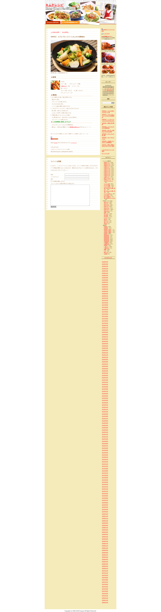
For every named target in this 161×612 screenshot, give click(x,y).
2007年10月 (105, 575)
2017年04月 (105, 316)
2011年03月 (105, 482)
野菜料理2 (106, 236)
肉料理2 (106, 228)
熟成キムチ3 (107, 165)
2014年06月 (105, 393)
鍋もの (105, 219)
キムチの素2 (107, 185)
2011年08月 (105, 470)
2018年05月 (105, 286)
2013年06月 (105, 420)
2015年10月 (105, 357)
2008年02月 (105, 566)
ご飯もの (106, 246)
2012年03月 (105, 455)
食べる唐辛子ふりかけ (109, 198)
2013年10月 (105, 411)
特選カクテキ (107, 179)
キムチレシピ (54, 5)
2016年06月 (105, 339)
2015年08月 (105, 361)
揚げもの (106, 202)
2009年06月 (105, 529)
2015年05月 (105, 368)
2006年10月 (105, 602)
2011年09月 (105, 468)
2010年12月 (105, 489)
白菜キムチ (64, 86)
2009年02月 (105, 539)
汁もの (105, 218)
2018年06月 (105, 284)
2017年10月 (105, 302)
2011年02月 (105, 484)
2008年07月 (105, 555)
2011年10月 (105, 466)
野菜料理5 (106, 241)
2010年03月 (105, 509)
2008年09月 (105, 550)
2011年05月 (105, 477)
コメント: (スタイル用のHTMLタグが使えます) (62, 183)
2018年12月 (105, 271)
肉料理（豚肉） (108, 231)
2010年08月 (105, 498)
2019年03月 (105, 264)
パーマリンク (74, 142)
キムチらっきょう (108, 181)
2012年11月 (105, 436)
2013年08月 (105, 416)
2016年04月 (105, 343)
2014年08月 (105, 389)
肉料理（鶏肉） (108, 232)
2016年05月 (105, 341)
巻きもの (106, 221)
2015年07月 (105, 364)
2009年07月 (105, 527)
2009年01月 (105, 541)
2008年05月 (105, 559)
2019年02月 (105, 266)
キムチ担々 (107, 195)
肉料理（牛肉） (108, 229)
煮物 (105, 212)
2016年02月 (105, 348)
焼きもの (106, 203)
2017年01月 (105, 323)
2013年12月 (105, 407)
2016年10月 (105, 330)
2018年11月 (105, 273)
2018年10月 (105, 275)
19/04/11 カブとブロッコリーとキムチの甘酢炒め (108, 116)
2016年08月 (105, 334)
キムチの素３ (107, 186)
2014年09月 (105, 386)
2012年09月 (105, 441)
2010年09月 (105, 495)
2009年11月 (105, 518)
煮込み (105, 223)
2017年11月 (105, 300)
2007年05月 (105, 586)
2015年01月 (105, 377)
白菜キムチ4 (107, 172)
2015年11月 (105, 355)
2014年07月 (105, 391)
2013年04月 (105, 425)
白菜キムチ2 (107, 169)
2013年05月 (105, 423)
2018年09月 (105, 277)
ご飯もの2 (106, 248)
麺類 (105, 249)
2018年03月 (105, 291)
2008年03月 (105, 564)
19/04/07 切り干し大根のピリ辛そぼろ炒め (108, 131)
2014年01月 (105, 405)
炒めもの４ (107, 211)
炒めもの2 (106, 208)
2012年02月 (105, 457)
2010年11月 (105, 491)
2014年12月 (105, 380)
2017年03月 (105, 318)
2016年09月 (105, 332)
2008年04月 (105, 561)
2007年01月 (105, 595)
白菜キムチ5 (107, 174)
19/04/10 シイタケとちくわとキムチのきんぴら (108, 120)
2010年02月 (105, 511)
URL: (52, 179)
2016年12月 (105, 325)
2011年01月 (105, 486)
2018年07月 (105, 282)
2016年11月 (105, 327)
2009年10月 (105, 520)
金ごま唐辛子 (107, 196)
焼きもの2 (106, 205)
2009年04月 (105, 534)
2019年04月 (105, 261)
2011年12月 (105, 461)
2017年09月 (105, 305)
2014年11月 (105, 382)
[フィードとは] (105, 153)
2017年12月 (105, 298)
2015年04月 (105, 370)
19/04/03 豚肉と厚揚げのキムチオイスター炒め (108, 145)
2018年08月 (105, 280)
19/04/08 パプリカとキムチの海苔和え (108, 127)
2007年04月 (105, 589)
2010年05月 (105, 505)
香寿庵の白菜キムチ (75, 127)
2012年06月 (105, 448)
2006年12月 (105, 598)
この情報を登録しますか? (58, 181)
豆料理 (105, 254)
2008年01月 (105, 568)
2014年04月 (105, 398)
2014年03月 (105, 400)
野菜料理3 (106, 238)
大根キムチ (107, 177)
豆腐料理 (106, 242)
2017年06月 (105, 311)
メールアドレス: (55, 177)
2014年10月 (105, 384)
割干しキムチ (107, 178)
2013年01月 (105, 432)
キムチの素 (107, 184)
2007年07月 (105, 582)
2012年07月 (105, 445)
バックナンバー (108, 257)
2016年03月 (105, 346)
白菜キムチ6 (107, 175)
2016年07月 (105, 336)
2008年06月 (105, 557)
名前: (52, 174)
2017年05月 (105, 314)
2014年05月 (105, 396)
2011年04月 (105, 480)
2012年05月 (105, 450)
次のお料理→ (65, 32)
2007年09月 (105, 577)
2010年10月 (105, 493)
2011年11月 (105, 464)
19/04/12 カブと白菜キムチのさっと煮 (108, 111)
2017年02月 (105, 320)
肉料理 (105, 226)
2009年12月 (105, 516)
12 (111, 90)
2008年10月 (105, 548)
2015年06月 (105, 366)
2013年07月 (105, 418)
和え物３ (106, 216)
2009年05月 (105, 532)
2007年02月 (105, 593)
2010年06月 (105, 502)
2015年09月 (105, 359)
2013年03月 (105, 427)
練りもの (106, 252)
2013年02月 (105, 430)
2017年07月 (105, 309)
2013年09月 (105, 414)
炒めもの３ (107, 209)
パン (105, 251)
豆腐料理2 (106, 244)
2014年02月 (105, 402)
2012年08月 (105, 443)
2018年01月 (105, 296)
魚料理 (105, 233)
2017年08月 (105, 307)
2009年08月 (105, 525)
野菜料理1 (106, 235)
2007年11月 (105, 573)
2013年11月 (105, 409)
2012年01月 (105, 459)
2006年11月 (105, 600)
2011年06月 (105, 475)
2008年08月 (105, 552)
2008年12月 (105, 543)
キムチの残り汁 (108, 193)
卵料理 (105, 245)
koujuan (55, 142)
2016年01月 (105, 350)
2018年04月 (105, 289)
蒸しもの (106, 222)
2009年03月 (105, 536)
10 (108, 90)
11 (110, 90)
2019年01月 (105, 268)
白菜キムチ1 (107, 168)
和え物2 (106, 215)
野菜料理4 (106, 239)
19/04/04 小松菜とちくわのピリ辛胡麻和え (108, 142)
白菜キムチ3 (107, 171)
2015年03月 (105, 373)
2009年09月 (105, 523)
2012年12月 (105, 434)
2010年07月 (105, 500)
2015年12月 (105, 352)
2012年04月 (105, 452)
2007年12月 (105, 570)
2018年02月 (105, 293)
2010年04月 (105, 507)
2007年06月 (105, 584)
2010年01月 (105, 514)
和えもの (106, 213)
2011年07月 (105, 473)
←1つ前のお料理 (55, 32)
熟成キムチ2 (107, 164)
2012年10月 (105, 439)
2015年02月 (105, 375)
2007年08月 (105, 579)
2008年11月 (105, 545)
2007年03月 (105, 591)
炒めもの (106, 206)
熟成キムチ (107, 162)
